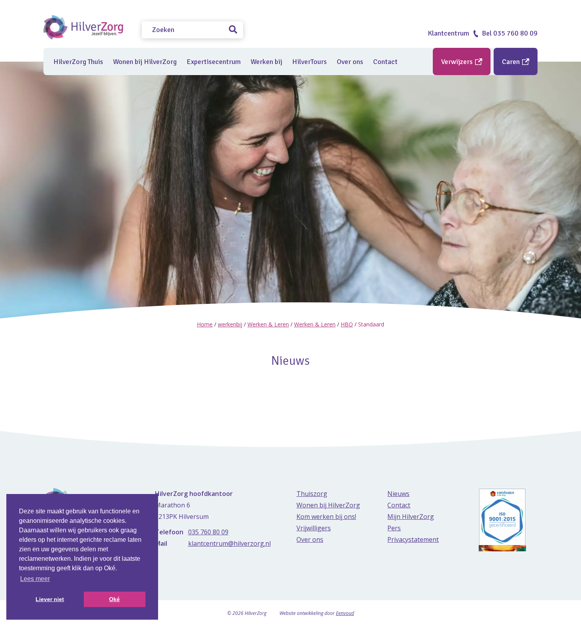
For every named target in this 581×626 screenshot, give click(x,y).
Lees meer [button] (35, 578)
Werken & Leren (268, 324)
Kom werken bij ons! (326, 516)
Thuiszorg (311, 493)
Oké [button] (114, 599)
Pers (394, 528)
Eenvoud (345, 613)
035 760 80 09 (208, 532)
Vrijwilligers (313, 528)
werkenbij (230, 324)
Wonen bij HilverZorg (145, 61)
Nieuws (398, 493)
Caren (511, 61)
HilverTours (309, 61)
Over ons (350, 61)
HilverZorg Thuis (78, 61)
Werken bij (266, 61)
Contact (385, 61)
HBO (347, 324)
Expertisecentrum (214, 61)
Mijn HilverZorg (410, 516)
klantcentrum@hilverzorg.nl (229, 543)
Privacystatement (413, 539)
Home (205, 324)
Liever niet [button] (50, 599)
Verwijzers (457, 61)
